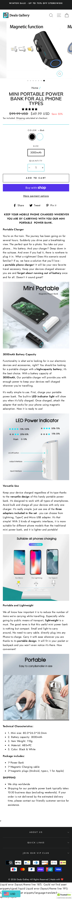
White (40, 137)
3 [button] (33, 81)
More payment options (36, 196)
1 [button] (28, 81)
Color (36, 130)
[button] (30, 109)
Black (32, 137)
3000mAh (36, 152)
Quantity (36, 160)
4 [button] (36, 81)
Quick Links (36, 842)
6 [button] (41, 81)
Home (34, 88)
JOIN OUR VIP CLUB (36, 853)
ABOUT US (36, 832)
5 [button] (39, 81)
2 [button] (31, 81)
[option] (36, 3)
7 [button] (44, 81)
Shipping (20, 118)
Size (36, 146)
